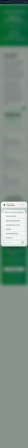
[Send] (22, 242)
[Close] (23, 204)
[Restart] (21, 204)
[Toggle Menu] (25, 2)
